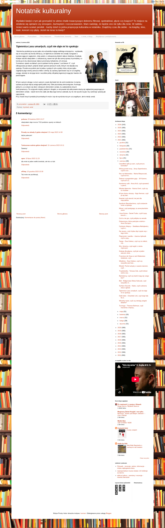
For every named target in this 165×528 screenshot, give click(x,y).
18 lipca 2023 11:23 (33, 158)
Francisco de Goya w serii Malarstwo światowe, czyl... (132, 257)
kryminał (26, 107)
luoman (83, 513)
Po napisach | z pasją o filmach (129, 404)
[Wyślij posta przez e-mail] (44, 104)
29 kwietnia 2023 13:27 (36, 119)
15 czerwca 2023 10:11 (56, 145)
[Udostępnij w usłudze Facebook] (54, 104)
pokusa (24, 119)
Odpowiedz (25, 125)
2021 (120, 140)
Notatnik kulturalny (43, 11)
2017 (120, 337)
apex (23, 158)
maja (121, 311)
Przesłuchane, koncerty (63, 36)
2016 (120, 340)
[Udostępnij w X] (52, 104)
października (124, 149)
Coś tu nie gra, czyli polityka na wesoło (132, 218)
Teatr (76, 36)
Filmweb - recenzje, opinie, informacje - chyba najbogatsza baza (131, 467)
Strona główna (19, 36)
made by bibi (122, 443)
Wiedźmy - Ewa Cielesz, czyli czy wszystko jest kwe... (130, 262)
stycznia (123, 324)
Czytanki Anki (123, 428)
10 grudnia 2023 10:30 (35, 171)
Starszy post (103, 214)
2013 (120, 349)
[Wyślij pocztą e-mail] (48, 104)
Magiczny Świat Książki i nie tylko (130, 412)
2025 (120, 127)
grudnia (122, 142)
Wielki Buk (122, 421)
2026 (120, 124)
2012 (120, 352)
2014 (120, 346)
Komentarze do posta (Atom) (35, 217)
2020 (120, 327)
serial (31, 107)
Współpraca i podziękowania (106, 36)
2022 (120, 137)
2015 (120, 343)
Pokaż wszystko (144, 458)
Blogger (108, 513)
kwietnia (123, 314)
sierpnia (123, 155)
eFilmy (23, 171)
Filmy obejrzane (45, 36)
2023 (120, 134)
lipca (121, 158)
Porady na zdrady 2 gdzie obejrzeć (34, 132)
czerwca (123, 161)
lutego (122, 321)
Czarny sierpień (132, 430)
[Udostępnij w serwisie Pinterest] (57, 104)
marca (122, 317)
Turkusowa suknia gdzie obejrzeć (34, 145)
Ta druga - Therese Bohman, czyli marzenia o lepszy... (131, 306)
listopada (123, 146)
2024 (120, 131)
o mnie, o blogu (86, 36)
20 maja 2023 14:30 (55, 132)
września (123, 152)
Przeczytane (32, 36)
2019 (120, 331)
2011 (119, 355)
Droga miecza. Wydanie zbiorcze (128, 406)
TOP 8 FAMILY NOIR (124, 423)
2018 (120, 334)
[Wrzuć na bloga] (50, 104)
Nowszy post (20, 214)
